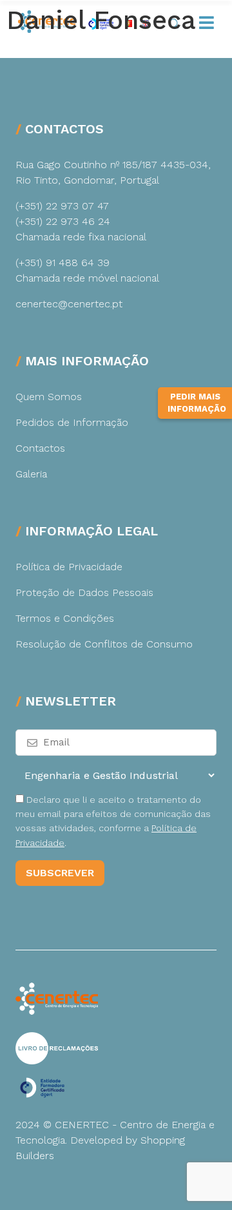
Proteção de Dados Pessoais (84, 592)
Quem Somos (48, 396)
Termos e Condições (64, 618)
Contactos (40, 448)
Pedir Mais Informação (197, 403)
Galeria (31, 474)
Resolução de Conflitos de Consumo (104, 644)
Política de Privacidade (68, 567)
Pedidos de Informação (71, 422)
